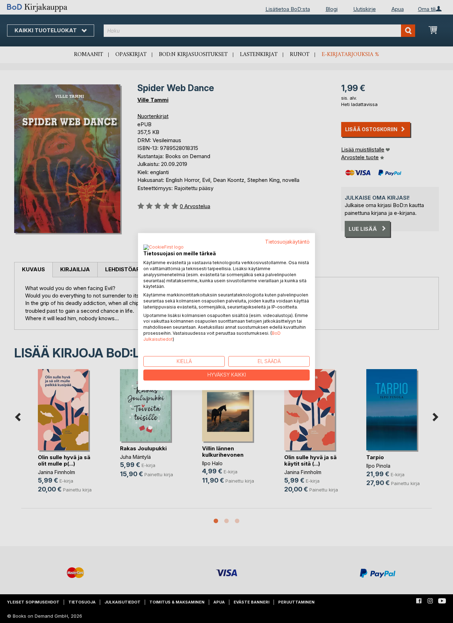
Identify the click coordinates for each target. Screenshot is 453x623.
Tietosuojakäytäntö (287, 242)
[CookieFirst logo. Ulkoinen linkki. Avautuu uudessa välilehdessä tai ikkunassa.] (163, 248)
